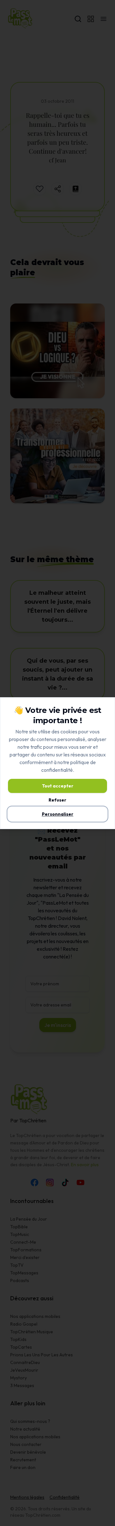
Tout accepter (57, 786)
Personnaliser (57, 814)
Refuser (57, 800)
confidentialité (57, 770)
